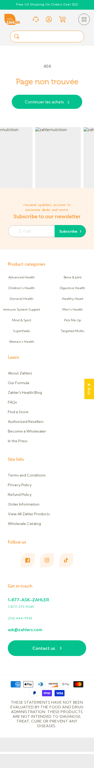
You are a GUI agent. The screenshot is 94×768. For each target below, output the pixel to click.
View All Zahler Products (29, 514)
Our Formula (18, 382)
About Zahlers (20, 373)
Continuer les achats (44, 101)
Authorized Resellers (26, 421)
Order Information (23, 504)
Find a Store (18, 412)
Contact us (43, 648)
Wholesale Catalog (24, 523)
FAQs (12, 402)
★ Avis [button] (89, 389)
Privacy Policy (20, 485)
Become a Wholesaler (27, 431)
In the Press (17, 441)
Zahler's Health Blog (25, 392)
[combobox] (47, 36)
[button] (84, 19)
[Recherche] (16, 36)
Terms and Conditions (27, 475)
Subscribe (68, 231)
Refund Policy (20, 494)
